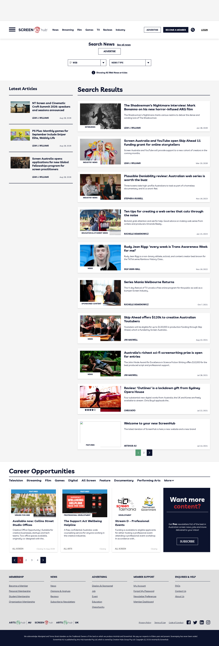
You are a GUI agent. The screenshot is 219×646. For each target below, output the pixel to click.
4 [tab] (37, 560)
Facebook (189, 622)
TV (98, 29)
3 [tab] (31, 560)
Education (97, 601)
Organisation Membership (22, 601)
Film (79, 29)
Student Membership (19, 596)
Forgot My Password (144, 591)
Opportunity (98, 607)
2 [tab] (26, 560)
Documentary (124, 480)
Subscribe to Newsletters (63, 601)
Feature (105, 480)
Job (94, 591)
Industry (120, 29)
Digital (73, 480)
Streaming (68, 29)
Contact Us (180, 591)
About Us (179, 596)
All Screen (89, 480)
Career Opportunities (42, 471)
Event (95, 596)
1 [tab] (20, 560)
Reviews (107, 29)
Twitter (195, 622)
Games (89, 29)
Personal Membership (20, 591)
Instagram (208, 622)
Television (16, 480)
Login (204, 30)
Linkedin (202, 622)
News (55, 29)
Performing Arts (148, 480)
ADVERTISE (152, 30)
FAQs (177, 585)
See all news (124, 44)
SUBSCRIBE (187, 541)
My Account (140, 585)
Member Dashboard (144, 601)
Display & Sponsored (102, 585)
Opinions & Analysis (60, 591)
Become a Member (176, 30)
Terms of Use (160, 622)
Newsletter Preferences (145, 596)
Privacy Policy (145, 622)
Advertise (110, 51)
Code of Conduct (176, 622)
